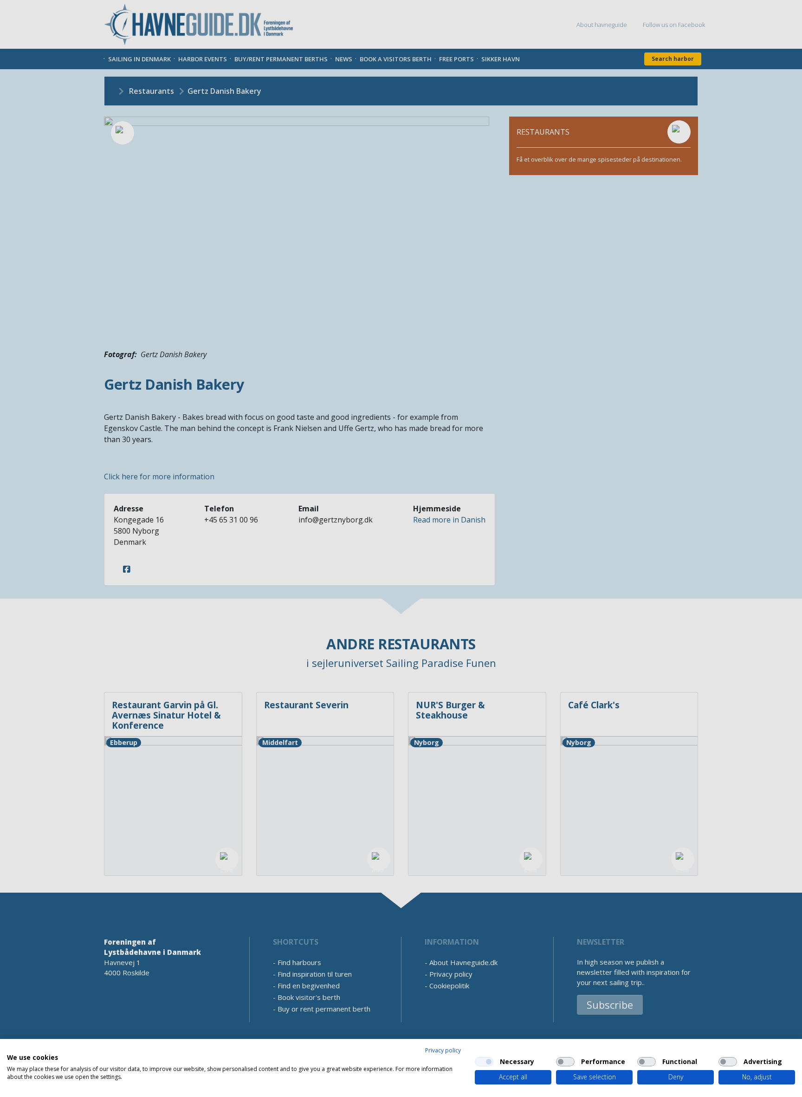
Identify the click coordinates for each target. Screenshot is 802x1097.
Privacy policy (443, 1050)
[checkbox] (484, 1061)
